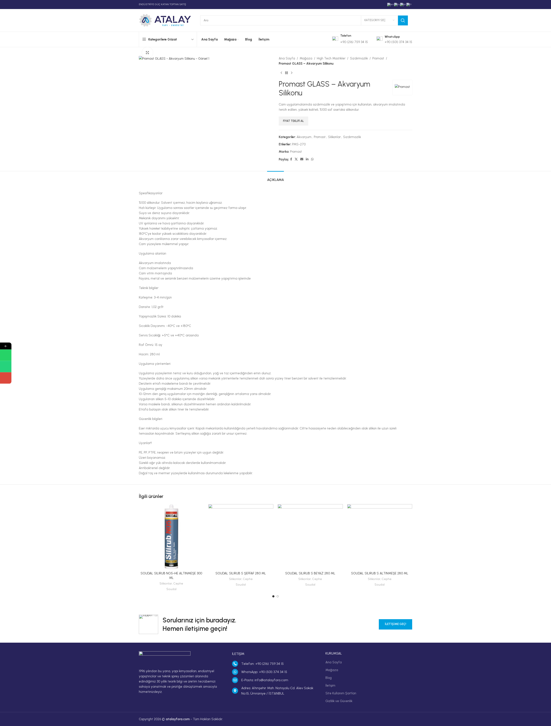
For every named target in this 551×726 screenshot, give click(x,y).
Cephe (178, 583)
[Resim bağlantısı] (164, 657)
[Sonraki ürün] (291, 73)
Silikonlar (334, 137)
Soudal (171, 589)
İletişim (330, 685)
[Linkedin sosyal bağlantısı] (307, 159)
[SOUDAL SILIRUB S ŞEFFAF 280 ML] (241, 536)
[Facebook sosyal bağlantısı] (291, 159)
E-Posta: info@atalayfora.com (264, 680)
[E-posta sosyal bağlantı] (302, 159)
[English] (390, 4)
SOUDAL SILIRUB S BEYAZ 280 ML (310, 573)
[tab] (275, 177)
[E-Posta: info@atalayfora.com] (235, 680)
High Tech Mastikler (331, 58)
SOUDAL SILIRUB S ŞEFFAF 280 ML (240, 573)
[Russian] (397, 4)
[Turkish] (409, 4)
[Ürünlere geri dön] (286, 73)
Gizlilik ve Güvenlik (338, 701)
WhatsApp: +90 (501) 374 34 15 (264, 672)
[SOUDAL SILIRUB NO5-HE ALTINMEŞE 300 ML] (171, 536)
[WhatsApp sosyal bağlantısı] (312, 159)
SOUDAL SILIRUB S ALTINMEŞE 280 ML (379, 573)
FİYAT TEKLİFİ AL (293, 121)
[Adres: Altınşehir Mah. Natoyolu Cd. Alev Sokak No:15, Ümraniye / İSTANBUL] (235, 691)
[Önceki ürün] (281, 73)
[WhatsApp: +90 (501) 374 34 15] (235, 672)
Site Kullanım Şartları (340, 693)
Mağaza (306, 58)
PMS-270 (299, 144)
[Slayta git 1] (273, 596)
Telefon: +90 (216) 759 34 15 (262, 664)
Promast (378, 58)
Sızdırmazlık (359, 58)
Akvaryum (304, 137)
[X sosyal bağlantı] (296, 159)
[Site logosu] (165, 20)
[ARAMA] (403, 20)
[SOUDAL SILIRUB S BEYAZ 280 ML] (310, 536)
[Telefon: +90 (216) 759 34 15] (235, 664)
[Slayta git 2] (278, 596)
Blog (328, 678)
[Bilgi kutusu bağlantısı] (350, 39)
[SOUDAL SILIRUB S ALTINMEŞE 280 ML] (379, 536)
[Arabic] (403, 4)
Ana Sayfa (287, 58)
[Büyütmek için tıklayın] (147, 52)
